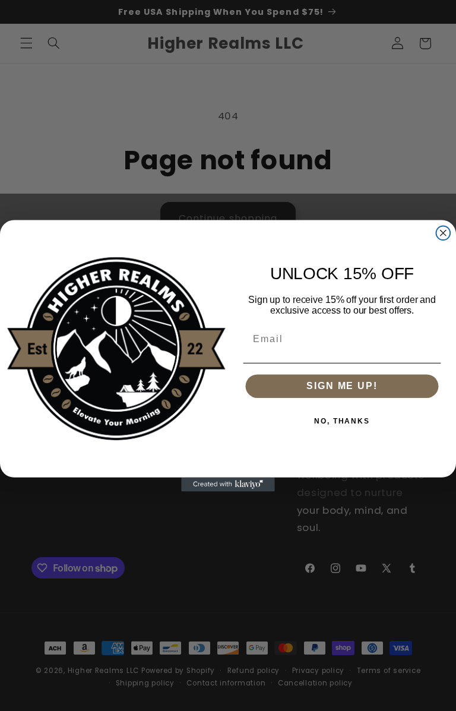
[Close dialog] (443, 233)
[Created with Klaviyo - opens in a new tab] (228, 484)
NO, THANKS (342, 421)
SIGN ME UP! (341, 386)
